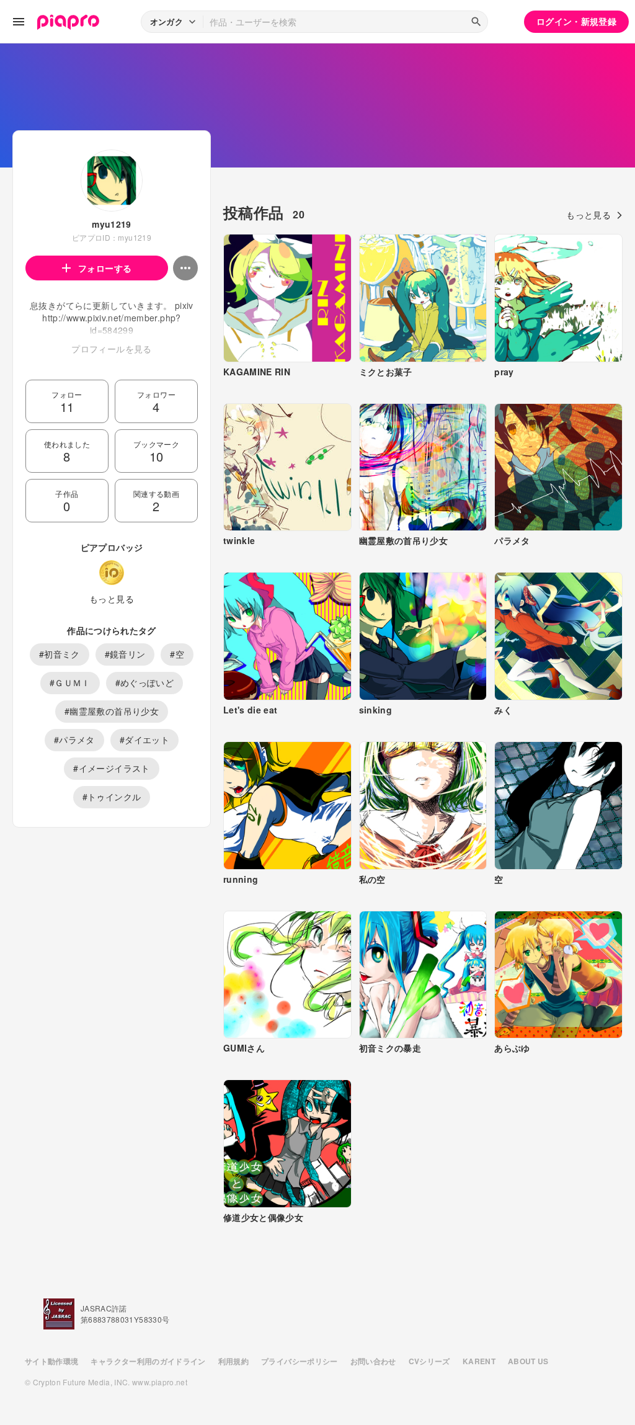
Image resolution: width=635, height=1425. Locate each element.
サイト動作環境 (51, 1361)
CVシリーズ (429, 1361)
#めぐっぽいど (144, 682)
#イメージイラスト (111, 768)
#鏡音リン (125, 654)
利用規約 (233, 1361)
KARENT (479, 1361)
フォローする (104, 268)
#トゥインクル (111, 796)
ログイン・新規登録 (576, 21)
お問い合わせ (373, 1361)
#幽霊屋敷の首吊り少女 (111, 711)
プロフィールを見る (111, 348)
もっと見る (111, 598)
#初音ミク (59, 654)
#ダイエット (144, 739)
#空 (177, 654)
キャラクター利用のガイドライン (148, 1361)
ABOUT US (528, 1361)
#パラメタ (74, 739)
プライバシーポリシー (299, 1361)
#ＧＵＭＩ (70, 682)
